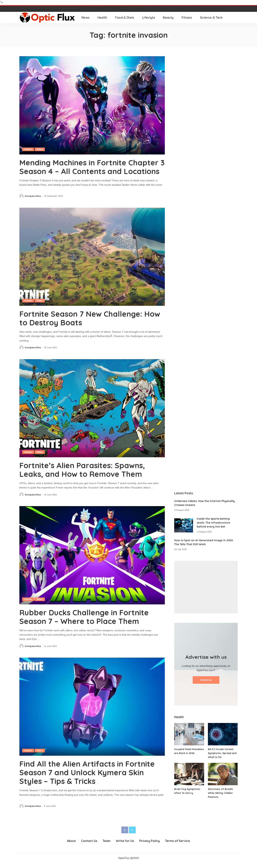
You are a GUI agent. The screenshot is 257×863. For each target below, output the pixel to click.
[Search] (235, 17)
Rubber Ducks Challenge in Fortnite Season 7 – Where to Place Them (84, 617)
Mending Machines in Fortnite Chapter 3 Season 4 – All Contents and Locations (92, 167)
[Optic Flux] (47, 17)
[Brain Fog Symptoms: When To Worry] (189, 774)
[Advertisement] (206, 587)
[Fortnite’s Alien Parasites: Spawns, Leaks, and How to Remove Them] (92, 408)
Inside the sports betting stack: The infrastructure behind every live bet (213, 522)
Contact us (206, 680)
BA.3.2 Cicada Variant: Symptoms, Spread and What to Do (222, 753)
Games (28, 149)
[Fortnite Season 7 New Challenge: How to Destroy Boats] (92, 257)
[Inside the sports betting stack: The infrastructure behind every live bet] (183, 525)
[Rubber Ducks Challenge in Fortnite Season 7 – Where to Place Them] (92, 555)
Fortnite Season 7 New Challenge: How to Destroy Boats (89, 318)
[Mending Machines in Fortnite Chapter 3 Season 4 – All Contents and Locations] (92, 105)
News (40, 149)
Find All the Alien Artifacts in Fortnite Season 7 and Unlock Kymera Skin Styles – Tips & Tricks (87, 772)
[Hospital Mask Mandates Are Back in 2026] (189, 734)
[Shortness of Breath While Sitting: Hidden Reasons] (223, 774)
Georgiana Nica (33, 196)
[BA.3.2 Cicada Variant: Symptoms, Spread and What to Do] (223, 734)
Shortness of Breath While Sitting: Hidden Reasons (220, 792)
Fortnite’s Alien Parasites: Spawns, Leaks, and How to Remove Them (82, 470)
